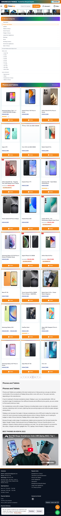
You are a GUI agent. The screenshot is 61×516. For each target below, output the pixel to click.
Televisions (5, 22)
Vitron (4, 39)
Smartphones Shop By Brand (38, 483)
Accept (39, 511)
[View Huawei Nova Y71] (30, 168)
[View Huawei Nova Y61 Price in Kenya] (30, 96)
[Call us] (57, 507)
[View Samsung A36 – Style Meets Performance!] (50, 168)
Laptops (5, 26)
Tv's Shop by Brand (36, 487)
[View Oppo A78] (10, 133)
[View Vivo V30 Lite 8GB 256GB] (30, 133)
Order (11, 120)
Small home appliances (8, 43)
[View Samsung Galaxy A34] (10, 313)
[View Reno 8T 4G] (10, 278)
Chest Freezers (6, 30)
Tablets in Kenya (6, 28)
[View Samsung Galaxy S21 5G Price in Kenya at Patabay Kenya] (10, 241)
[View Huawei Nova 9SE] (30, 205)
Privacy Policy (17, 512)
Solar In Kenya (6, 45)
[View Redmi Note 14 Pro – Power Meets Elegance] (50, 278)
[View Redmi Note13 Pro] (50, 133)
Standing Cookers (7, 41)
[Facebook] (32, 499)
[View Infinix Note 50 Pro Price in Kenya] (50, 96)
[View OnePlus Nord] (30, 313)
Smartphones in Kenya (36, 473)
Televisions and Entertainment (38, 475)
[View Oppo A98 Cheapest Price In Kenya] (50, 313)
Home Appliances (35, 479)
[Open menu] (1, 6)
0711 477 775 (8, 475)
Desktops (5, 37)
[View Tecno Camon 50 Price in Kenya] (10, 205)
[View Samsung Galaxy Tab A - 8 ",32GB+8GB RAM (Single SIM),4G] (10, 96)
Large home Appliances (8, 35)
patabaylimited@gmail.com (10, 473)
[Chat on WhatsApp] (57, 512)
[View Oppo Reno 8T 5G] (30, 350)
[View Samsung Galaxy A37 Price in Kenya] (10, 350)
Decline (31, 511)
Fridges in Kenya (7, 33)
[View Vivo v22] (50, 350)
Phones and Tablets (7, 24)
